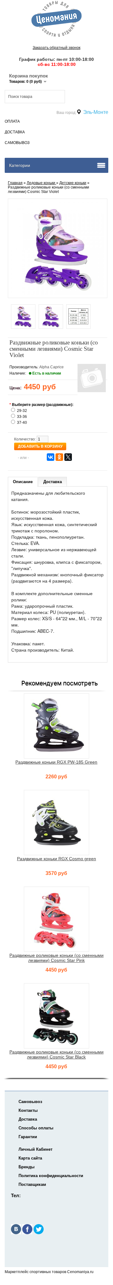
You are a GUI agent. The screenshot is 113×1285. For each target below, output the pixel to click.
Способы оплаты (36, 1128)
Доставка (15, 132)
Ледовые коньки (41, 183)
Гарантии (28, 1136)
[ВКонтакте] (50, 457)
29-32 (22, 410)
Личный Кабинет (35, 1149)
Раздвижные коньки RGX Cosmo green (56, 858)
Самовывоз (17, 143)
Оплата (12, 121)
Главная (15, 183)
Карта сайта (30, 1158)
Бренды (27, 1167)
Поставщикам (32, 1184)
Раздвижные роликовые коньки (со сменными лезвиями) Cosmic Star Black (56, 1054)
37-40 (22, 422)
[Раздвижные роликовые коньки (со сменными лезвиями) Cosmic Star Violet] (23, 317)
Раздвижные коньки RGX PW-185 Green (56, 762)
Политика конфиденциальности (51, 1175)
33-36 (22, 416)
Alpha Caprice (51, 367)
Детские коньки (72, 183)
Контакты (28, 1110)
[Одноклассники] (59, 457)
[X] (68, 457)
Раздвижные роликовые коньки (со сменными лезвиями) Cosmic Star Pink (56, 958)
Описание (23, 481)
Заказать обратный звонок (56, 47)
